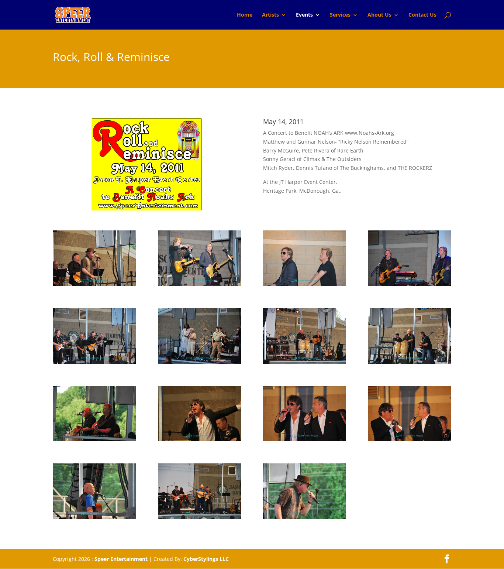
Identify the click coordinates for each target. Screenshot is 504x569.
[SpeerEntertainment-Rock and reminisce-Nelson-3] (409, 284)
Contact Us (422, 15)
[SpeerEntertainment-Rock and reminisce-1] (199, 361)
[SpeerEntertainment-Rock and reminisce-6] (304, 439)
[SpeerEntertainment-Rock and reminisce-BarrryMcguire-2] (199, 517)
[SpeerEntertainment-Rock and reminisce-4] (94, 439)
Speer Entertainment (121, 558)
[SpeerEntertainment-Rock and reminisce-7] (409, 439)
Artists (270, 15)
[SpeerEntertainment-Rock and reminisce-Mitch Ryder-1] (304, 517)
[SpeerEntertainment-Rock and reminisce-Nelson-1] (199, 284)
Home (244, 15)
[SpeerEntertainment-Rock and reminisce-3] (409, 361)
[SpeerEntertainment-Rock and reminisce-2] (304, 361)
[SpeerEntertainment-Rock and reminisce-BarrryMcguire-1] (94, 517)
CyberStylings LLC (206, 558)
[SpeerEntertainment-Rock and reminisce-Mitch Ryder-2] (94, 284)
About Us (379, 15)
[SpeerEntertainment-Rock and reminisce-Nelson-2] (304, 284)
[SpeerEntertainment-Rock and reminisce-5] (199, 439)
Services (340, 15)
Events (304, 15)
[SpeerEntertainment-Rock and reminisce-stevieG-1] (94, 361)
